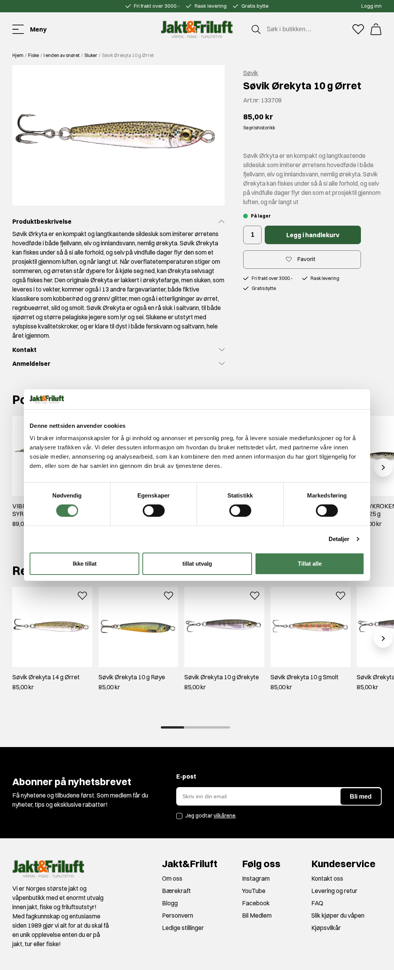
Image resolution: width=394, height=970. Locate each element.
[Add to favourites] (82, 594)
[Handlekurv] (376, 29)
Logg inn (371, 6)
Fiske (33, 55)
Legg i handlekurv (312, 235)
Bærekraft (176, 891)
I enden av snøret (61, 55)
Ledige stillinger (183, 927)
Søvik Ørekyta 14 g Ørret (46, 677)
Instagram (256, 878)
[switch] (154, 510)
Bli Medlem (257, 915)
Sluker (90, 55)
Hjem (17, 55)
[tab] (172, 727)
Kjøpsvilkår (326, 927)
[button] (118, 135)
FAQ (317, 903)
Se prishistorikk (259, 128)
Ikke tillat (85, 563)
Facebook (256, 903)
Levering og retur (334, 891)
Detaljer (339, 539)
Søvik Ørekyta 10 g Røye (131, 677)
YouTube (253, 891)
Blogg (170, 903)
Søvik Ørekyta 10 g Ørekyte (221, 677)
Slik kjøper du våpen (337, 915)
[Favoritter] (358, 29)
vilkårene (224, 815)
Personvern (177, 915)
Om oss (172, 878)
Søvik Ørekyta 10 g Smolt (304, 677)
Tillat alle (310, 563)
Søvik (250, 73)
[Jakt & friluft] (197, 29)
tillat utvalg (197, 563)
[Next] (383, 467)
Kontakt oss (327, 878)
